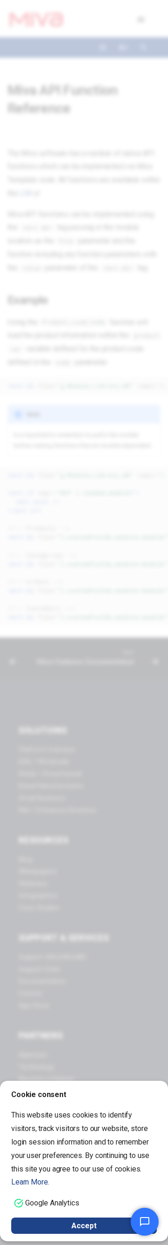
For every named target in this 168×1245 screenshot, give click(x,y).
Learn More (29, 1182)
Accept (84, 1225)
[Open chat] (145, 1222)
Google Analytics (52, 1202)
